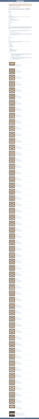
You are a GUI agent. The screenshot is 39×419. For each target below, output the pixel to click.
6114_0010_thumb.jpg (17, 128)
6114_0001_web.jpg (17, 72)
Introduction (13, 2)
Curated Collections (24, 2)
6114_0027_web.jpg (17, 237)
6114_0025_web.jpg (17, 224)
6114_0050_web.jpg (17, 383)
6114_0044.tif (16, 343)
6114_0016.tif (16, 165)
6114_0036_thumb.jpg (17, 293)
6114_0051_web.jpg (17, 389)
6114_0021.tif (16, 197)
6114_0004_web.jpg (17, 91)
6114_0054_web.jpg (17, 408)
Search (27, 2)
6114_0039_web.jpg (17, 313)
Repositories (20, 2)
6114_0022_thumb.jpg (17, 204)
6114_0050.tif (16, 381)
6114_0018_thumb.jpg (17, 179)
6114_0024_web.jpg (17, 218)
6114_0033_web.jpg (17, 275)
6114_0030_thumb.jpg (17, 255)
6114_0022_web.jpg (17, 205)
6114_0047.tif (16, 362)
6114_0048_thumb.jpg (17, 369)
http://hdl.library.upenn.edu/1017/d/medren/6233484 (15, 20)
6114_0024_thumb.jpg (17, 217)
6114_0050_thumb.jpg (17, 382)
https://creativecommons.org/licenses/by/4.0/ (15, 58)
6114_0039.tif (16, 311)
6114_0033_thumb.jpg (17, 274)
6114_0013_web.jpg (17, 148)
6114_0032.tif (16, 267)
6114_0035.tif (16, 286)
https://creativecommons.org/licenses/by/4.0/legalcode (26, 57)
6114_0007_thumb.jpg (17, 109)
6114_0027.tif (16, 235)
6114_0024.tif (16, 216)
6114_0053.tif (16, 400)
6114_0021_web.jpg (17, 199)
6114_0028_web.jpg (17, 243)
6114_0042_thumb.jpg (17, 331)
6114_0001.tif (16, 70)
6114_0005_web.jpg (17, 97)
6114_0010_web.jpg (17, 129)
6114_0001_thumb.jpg (17, 71)
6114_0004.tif (16, 89)
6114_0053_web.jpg (17, 402)
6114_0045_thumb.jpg (17, 350)
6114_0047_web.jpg (17, 364)
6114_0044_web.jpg (17, 345)
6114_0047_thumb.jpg (17, 363)
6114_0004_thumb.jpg (17, 90)
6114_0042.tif (16, 330)
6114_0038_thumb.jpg (17, 306)
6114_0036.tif (16, 292)
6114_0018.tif (16, 178)
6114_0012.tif (16, 140)
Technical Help (16, 2)
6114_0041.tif (16, 324)
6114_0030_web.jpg (17, 256)
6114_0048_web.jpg (17, 370)
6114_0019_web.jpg (17, 186)
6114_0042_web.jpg (17, 332)
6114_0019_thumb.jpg (17, 185)
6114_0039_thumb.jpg (17, 312)
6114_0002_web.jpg (17, 78)
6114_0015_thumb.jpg (17, 160)
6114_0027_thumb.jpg (17, 236)
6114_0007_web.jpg (17, 110)
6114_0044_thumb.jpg (17, 344)
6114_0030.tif (16, 254)
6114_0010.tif (16, 127)
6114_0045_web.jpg (17, 351)
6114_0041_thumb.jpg (17, 325)
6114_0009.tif (16, 121)
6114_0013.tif (16, 146)
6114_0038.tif (16, 305)
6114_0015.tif (16, 159)
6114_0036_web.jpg (17, 294)
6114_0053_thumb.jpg (17, 401)
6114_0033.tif (16, 273)
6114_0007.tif (16, 108)
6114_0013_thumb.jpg (17, 147)
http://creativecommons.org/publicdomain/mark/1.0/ (16, 55)
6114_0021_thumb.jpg (17, 198)
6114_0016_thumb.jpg (17, 166)
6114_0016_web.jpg (17, 167)
